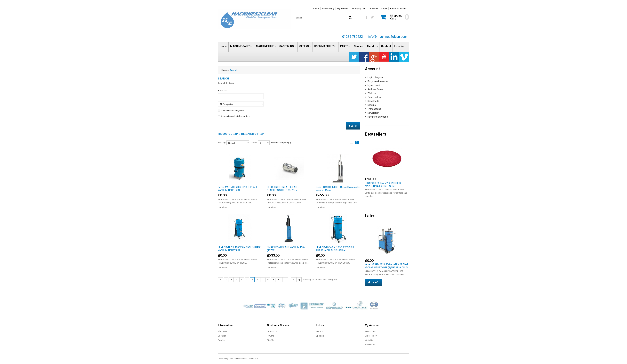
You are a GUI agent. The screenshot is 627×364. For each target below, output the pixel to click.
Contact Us (272, 331)
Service (358, 46)
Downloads (373, 101)
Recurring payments (378, 116)
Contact (386, 46)
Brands (319, 331)
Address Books (375, 89)
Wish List (372, 93)
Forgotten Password (378, 81)
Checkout (373, 8)
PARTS (344, 46)
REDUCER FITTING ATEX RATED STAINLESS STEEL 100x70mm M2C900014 (283, 190)
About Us (372, 46)
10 (279, 279)
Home (316, 8)
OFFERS (304, 46)
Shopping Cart (359, 8)
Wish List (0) (328, 8)
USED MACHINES (324, 46)
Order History (374, 97)
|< (220, 279)
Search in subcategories (232, 110)
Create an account (398, 8)
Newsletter (373, 113)
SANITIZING (286, 46)
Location (399, 46)
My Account (343, 8)
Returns (372, 105)
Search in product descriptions (235, 116)
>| (299, 279)
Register (379, 77)
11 (285, 279)
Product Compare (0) (281, 142)
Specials (320, 336)
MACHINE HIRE (265, 46)
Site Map (271, 340)
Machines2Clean (244, 359)
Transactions (374, 109)
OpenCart (233, 359)
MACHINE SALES (240, 46)
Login (384, 8)
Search (233, 70)
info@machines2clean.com (387, 36)
